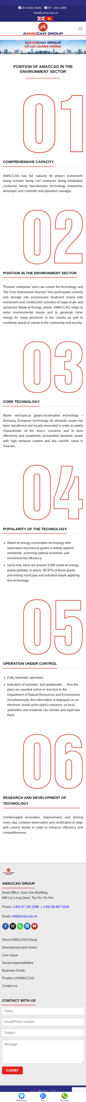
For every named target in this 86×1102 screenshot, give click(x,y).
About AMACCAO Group (19, 939)
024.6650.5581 (31, 7)
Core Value (10, 955)
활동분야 (43, 1090)
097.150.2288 (56, 7)
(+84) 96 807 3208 (56, 907)
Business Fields (13, 970)
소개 (32, 1090)
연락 (53, 1090)
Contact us (9, 986)
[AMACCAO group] (43, 28)
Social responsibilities (17, 962)
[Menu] (80, 28)
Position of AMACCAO (18, 978)
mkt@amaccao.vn (46, 12)
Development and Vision (19, 947)
